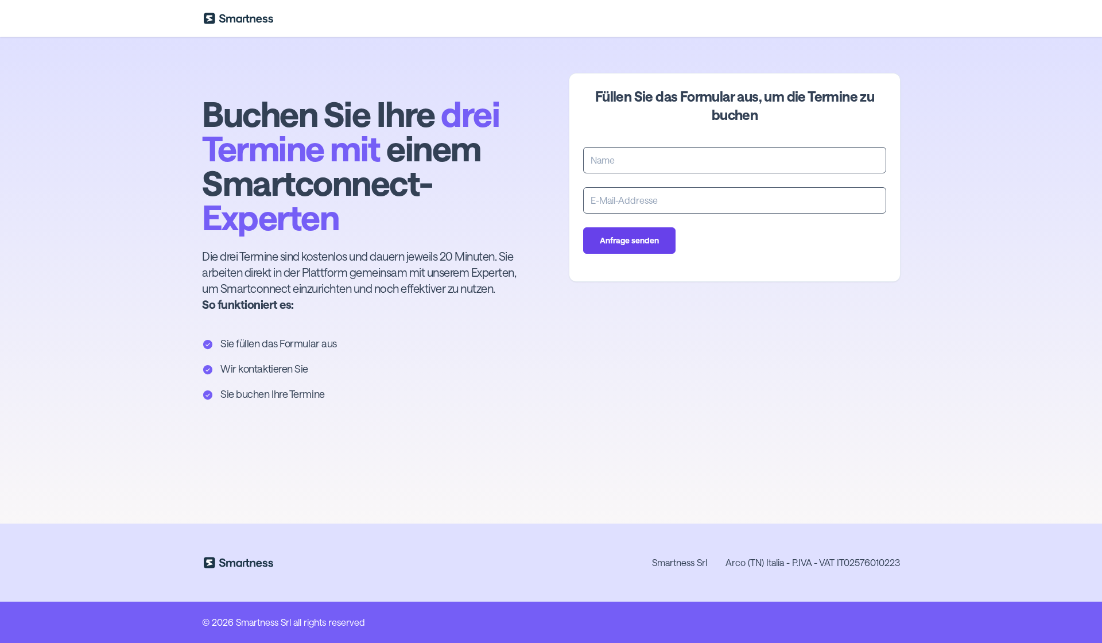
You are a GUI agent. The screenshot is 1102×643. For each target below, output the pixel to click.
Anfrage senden (629, 240)
